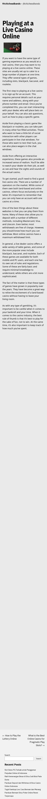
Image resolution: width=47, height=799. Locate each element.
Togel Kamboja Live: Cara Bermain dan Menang (23, 789)
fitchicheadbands (11, 3)
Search (7, 755)
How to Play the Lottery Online (11, 737)
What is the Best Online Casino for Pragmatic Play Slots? (36, 740)
